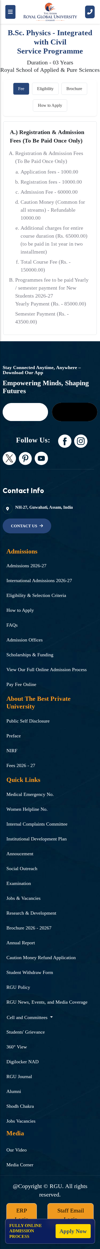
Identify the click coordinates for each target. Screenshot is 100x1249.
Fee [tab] (21, 88)
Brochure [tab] (74, 88)
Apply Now (73, 1231)
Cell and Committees (28, 1017)
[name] (25, 412)
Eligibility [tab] (45, 88)
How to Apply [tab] (50, 105)
